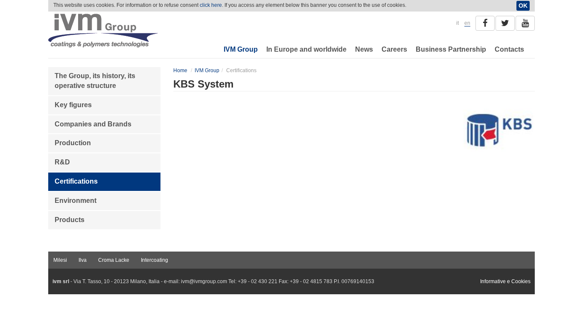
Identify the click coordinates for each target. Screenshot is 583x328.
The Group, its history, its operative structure (95, 80)
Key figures (73, 104)
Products (70, 219)
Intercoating (154, 260)
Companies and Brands (93, 124)
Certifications (76, 181)
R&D (62, 162)
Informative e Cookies (505, 281)
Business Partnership (451, 49)
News (364, 49)
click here (211, 5)
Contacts (509, 49)
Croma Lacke (113, 260)
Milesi (60, 260)
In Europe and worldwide (306, 49)
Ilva (83, 260)
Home (180, 70)
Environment (75, 200)
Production (73, 142)
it (457, 23)
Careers (394, 49)
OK (523, 5)
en (467, 23)
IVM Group (241, 49)
